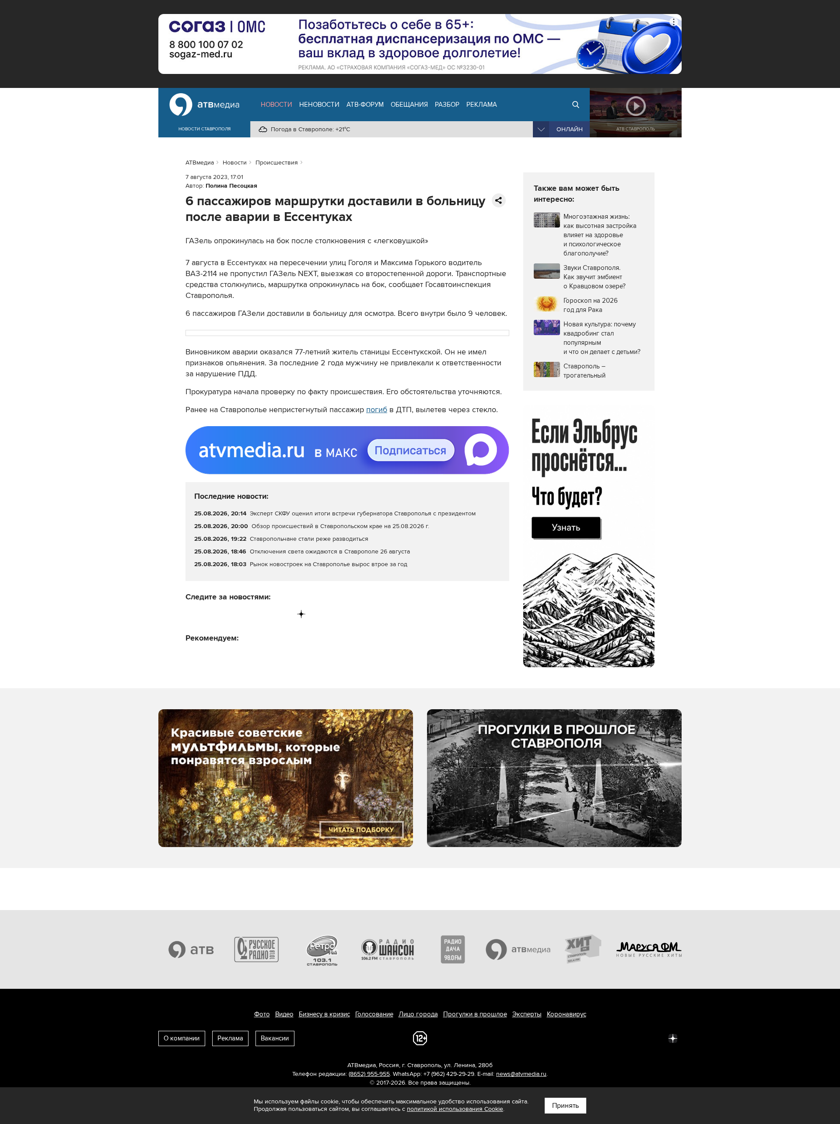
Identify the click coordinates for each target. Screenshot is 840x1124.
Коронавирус (566, 1014)
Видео (284, 1014)
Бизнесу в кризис (324, 1014)
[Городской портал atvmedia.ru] (518, 949)
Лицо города (418, 1014)
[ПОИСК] (576, 104)
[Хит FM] (583, 949)
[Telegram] (211, 614)
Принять (565, 1105)
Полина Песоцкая (231, 185)
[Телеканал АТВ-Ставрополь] (191, 949)
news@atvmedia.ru (521, 1074)
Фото (262, 1014)
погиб (376, 409)
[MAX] (247, 614)
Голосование (374, 1014)
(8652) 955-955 (369, 1074)
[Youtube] (265, 614)
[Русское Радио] (257, 949)
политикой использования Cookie (455, 1109)
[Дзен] (301, 614)
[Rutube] (283, 614)
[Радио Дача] (453, 949)
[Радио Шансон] (387, 949)
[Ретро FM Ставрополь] (322, 949)
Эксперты (527, 1014)
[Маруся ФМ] (649, 949)
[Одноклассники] (229, 614)
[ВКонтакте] (193, 614)
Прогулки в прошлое (475, 1014)
